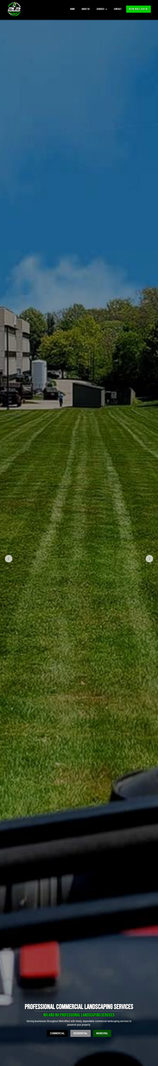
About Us (86, 9)
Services (100, 9)
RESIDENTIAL (81, 1033)
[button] (8, 558)
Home (72, 9)
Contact (118, 9)
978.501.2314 (138, 9)
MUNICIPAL (102, 1033)
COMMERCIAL (57, 1033)
